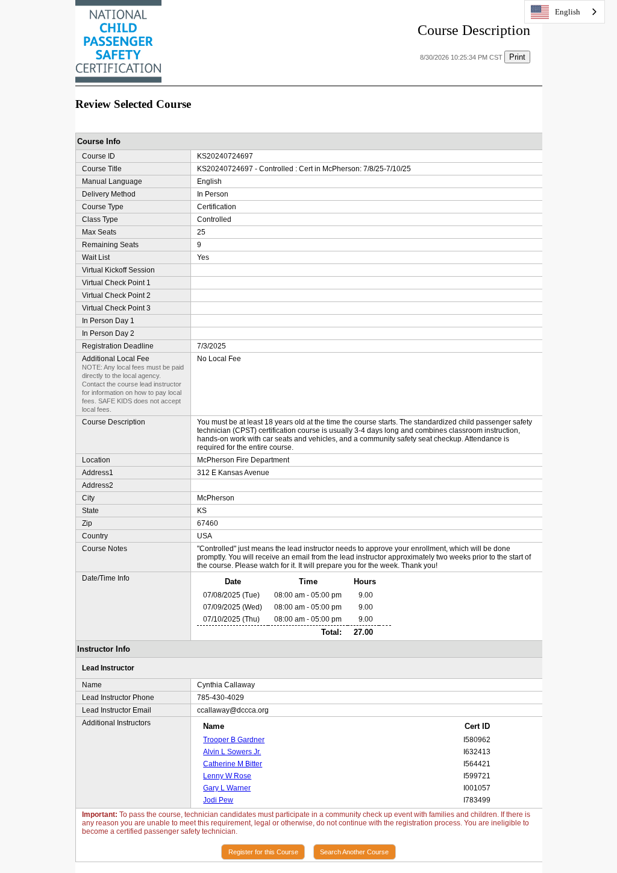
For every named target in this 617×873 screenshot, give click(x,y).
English (567, 11)
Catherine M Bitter (232, 764)
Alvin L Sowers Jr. (232, 752)
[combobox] (564, 12)
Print (517, 56)
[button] (263, 851)
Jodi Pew (218, 800)
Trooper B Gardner (234, 740)
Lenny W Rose (227, 776)
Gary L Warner (227, 788)
